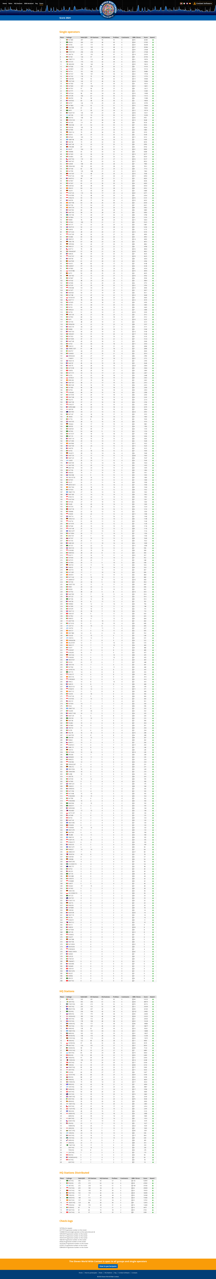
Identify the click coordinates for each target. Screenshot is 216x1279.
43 (134, 42)
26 (134, 118)
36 (134, 1014)
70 (134, 1004)
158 (134, 1186)
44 (134, 1002)
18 (134, 251)
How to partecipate (108, 1266)
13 (134, 79)
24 (134, 81)
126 (134, 1181)
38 (134, 1009)
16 (134, 62)
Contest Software (204, 3)
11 (134, 137)
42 (134, 952)
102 (135, 1011)
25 (134, 1055)
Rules (100, 1273)
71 (134, 52)
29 (134, 45)
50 (134, 1195)
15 (134, 71)
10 (134, 93)
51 (134, 1031)
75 (134, 1099)
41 (134, 193)
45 (134, 1130)
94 (134, 113)
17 (134, 334)
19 (134, 1053)
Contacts (134, 1273)
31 (134, 149)
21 (134, 59)
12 (134, 76)
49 (134, 999)
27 (134, 47)
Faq (115, 1273)
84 (134, 1036)
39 (134, 927)
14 (134, 54)
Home (81, 1273)
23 (134, 366)
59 (134, 50)
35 (134, 40)
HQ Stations (108, 1273)
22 (134, 74)
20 (134, 913)
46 (134, 1024)
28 (134, 456)
